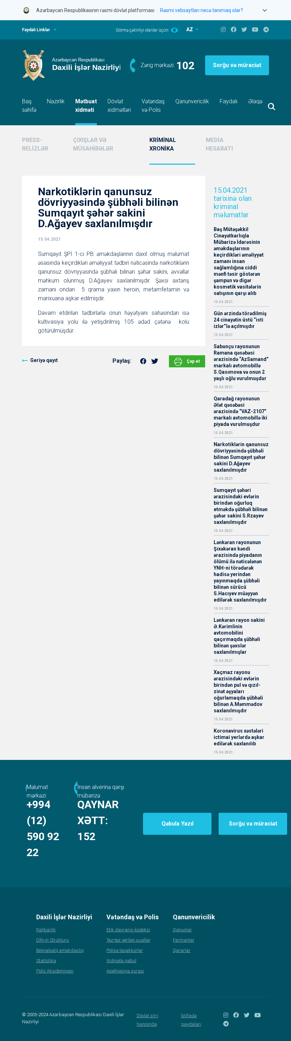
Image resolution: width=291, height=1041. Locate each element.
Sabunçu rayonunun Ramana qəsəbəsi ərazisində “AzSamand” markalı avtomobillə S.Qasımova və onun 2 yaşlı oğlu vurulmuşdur (241, 362)
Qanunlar (182, 929)
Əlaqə (255, 101)
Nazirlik (56, 101)
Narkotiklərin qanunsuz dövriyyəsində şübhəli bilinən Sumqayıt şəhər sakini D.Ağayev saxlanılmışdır (241, 457)
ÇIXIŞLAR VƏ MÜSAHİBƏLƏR (93, 144)
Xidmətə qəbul (121, 960)
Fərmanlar (183, 940)
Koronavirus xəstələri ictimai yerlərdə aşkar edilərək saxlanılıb (239, 737)
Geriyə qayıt (44, 360)
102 (185, 65)
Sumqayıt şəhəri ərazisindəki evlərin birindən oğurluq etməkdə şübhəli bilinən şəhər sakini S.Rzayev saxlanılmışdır (241, 506)
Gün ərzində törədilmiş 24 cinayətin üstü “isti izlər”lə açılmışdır (240, 320)
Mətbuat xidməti (86, 105)
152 (86, 836)
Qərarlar (182, 950)
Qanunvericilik (192, 101)
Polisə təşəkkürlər (124, 950)
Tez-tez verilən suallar (128, 940)
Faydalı (228, 101)
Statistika (46, 960)
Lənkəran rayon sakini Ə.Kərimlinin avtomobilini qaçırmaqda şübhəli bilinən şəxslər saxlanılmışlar (239, 636)
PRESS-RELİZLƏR (35, 144)
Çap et (193, 361)
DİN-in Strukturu (52, 940)
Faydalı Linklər (36, 29)
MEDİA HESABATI (219, 144)
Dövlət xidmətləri (119, 105)
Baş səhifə (29, 105)
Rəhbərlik (46, 929)
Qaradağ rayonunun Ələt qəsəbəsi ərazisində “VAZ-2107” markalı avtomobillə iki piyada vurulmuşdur (240, 411)
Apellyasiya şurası (125, 971)
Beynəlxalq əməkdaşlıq (60, 950)
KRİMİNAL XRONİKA (162, 144)
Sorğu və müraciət (237, 65)
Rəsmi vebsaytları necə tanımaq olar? (201, 10)
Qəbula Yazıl (177, 823)
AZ (190, 29)
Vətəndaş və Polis (153, 105)
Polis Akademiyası (54, 971)
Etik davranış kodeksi (128, 929)
